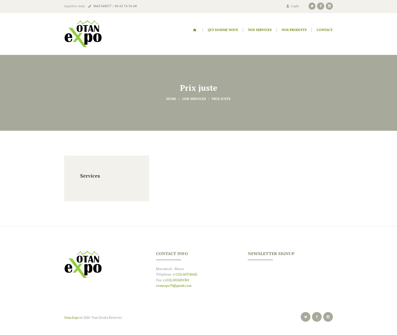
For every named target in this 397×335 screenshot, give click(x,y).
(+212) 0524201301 (176, 280)
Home (171, 99)
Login (295, 6)
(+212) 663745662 (184, 274)
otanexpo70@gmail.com (173, 285)
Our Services (194, 99)
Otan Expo (71, 317)
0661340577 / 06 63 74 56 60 (115, 6)
